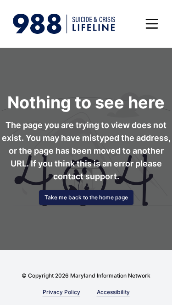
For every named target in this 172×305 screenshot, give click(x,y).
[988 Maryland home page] (64, 24)
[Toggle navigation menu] (151, 23)
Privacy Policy (61, 292)
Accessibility (111, 292)
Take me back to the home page (86, 197)
